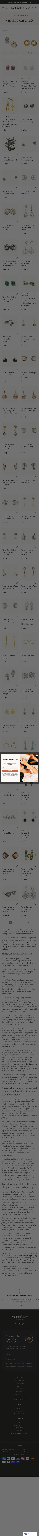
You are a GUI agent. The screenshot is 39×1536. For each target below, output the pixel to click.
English (30, 1534)
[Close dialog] (37, 755)
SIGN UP (10, 770)
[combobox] (30, 1534)
